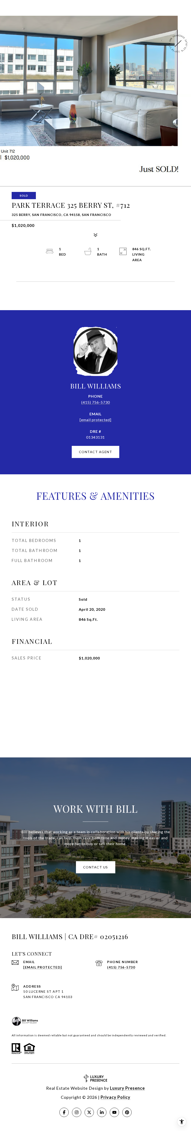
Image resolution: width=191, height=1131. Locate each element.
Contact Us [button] (95, 867)
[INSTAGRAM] (76, 1112)
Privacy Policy (115, 1097)
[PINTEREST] (127, 1112)
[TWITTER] (89, 1112)
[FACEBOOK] (64, 1112)
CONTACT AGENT (95, 452)
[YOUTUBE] (114, 1112)
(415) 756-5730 (95, 402)
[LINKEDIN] (101, 1112)
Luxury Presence (127, 1088)
